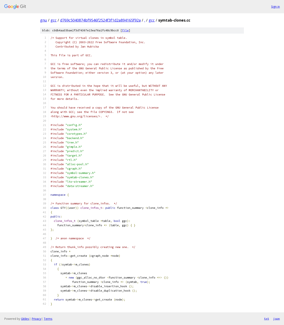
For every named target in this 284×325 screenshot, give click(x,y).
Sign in (275, 7)
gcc (54, 20)
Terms (48, 319)
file (125, 30)
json (276, 318)
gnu (43, 20)
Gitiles (25, 319)
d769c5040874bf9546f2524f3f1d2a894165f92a (100, 20)
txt (266, 318)
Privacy (36, 319)
